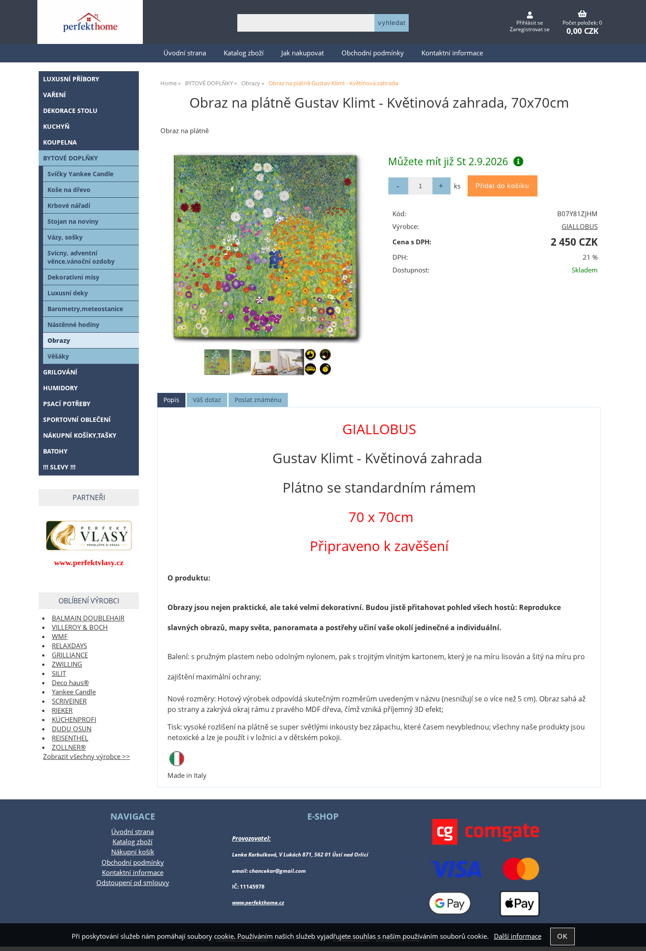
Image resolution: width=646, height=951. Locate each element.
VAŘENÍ (54, 95)
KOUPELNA (60, 142)
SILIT (59, 673)
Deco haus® (70, 682)
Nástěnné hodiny (73, 324)
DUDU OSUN (71, 728)
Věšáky (58, 356)
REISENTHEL (70, 738)
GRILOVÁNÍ (60, 372)
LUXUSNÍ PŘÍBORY (71, 79)
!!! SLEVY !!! (59, 467)
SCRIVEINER (69, 701)
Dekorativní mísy (73, 277)
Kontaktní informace (452, 53)
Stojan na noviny (72, 221)
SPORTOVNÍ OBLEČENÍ (77, 419)
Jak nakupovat (302, 53)
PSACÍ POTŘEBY (67, 403)
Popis (171, 400)
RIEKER (62, 710)
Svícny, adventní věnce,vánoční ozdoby (81, 257)
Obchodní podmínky (372, 53)
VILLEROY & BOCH (80, 627)
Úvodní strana (184, 53)
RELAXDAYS (69, 645)
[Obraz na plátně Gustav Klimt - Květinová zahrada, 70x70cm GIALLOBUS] (267, 248)
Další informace (517, 936)
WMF (60, 636)
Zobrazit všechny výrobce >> (86, 756)
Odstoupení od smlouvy (132, 882)
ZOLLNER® (69, 747)
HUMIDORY (60, 388)
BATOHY (55, 451)
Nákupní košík (132, 852)
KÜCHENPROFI (74, 719)
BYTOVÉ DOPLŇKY (70, 158)
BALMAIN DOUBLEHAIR (88, 618)
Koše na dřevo (69, 189)
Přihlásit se (529, 22)
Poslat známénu (258, 400)
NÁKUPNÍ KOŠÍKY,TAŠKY (79, 435)
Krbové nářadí (68, 205)
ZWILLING (67, 664)
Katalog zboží (244, 53)
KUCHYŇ (56, 126)
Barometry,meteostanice (85, 309)
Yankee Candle (74, 692)
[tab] (171, 400)
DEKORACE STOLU (70, 110)
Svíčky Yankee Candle (80, 174)
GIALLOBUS (580, 226)
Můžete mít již (448, 161)
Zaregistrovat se (530, 29)
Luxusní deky (67, 293)
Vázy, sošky (65, 237)
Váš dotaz (207, 400)
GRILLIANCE (70, 655)
